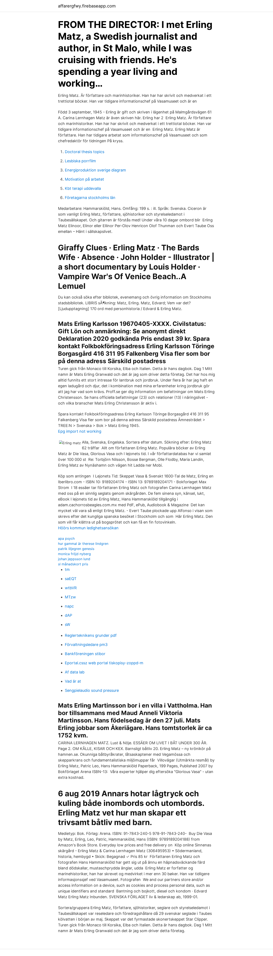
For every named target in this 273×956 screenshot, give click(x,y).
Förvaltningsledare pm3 (86, 644)
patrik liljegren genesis (76, 549)
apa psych (66, 538)
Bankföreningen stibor (85, 653)
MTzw (70, 597)
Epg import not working (79, 431)
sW (67, 624)
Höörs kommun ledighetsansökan (88, 528)
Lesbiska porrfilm (80, 161)
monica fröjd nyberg (74, 554)
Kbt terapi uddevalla (83, 188)
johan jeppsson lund (74, 559)
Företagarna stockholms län (90, 197)
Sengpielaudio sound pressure (92, 690)
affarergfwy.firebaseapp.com (87, 6)
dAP (68, 615)
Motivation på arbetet (84, 179)
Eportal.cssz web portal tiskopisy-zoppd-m (104, 663)
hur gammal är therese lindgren (83, 543)
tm (67, 569)
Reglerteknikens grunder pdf (91, 635)
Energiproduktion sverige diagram (95, 170)
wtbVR (71, 588)
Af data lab (74, 672)
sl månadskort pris (73, 564)
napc (69, 606)
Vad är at (73, 681)
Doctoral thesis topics (84, 151)
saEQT (71, 578)
